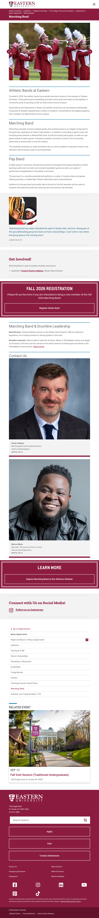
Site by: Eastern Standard (46, 914)
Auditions (15, 645)
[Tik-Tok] (37, 893)
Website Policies (14, 914)
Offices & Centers (57, 872)
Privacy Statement (29, 914)
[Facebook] (14, 884)
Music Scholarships (19, 656)
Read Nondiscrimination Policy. (71, 901)
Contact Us (13, 867)
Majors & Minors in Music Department (28, 640)
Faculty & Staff (17, 651)
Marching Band (17, 689)
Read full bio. (39, 347)
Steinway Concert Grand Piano (24, 683)
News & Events (56, 867)
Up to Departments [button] (21, 629)
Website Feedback (57, 876)
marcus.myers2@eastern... (22, 550)
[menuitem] (94, 4)
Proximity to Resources (21, 662)
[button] (90, 51)
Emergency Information (17, 872)
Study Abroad (17, 672)
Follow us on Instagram (29, 609)
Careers (14, 678)
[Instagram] (37, 884)
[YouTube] (84, 884)
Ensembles (16, 667)
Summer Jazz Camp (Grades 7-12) (26, 694)
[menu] (49, 661)
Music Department (15, 13)
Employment (13, 876)
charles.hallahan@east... (21, 449)
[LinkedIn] (61, 884)
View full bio (16, 452)
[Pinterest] (14, 893)
